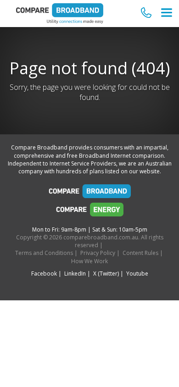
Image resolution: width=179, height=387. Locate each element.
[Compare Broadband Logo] (89, 193)
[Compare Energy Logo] (89, 212)
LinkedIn (75, 273)
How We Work (89, 261)
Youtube (137, 273)
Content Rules (140, 253)
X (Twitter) (106, 273)
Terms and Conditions (44, 253)
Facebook (44, 273)
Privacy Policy (97, 253)
